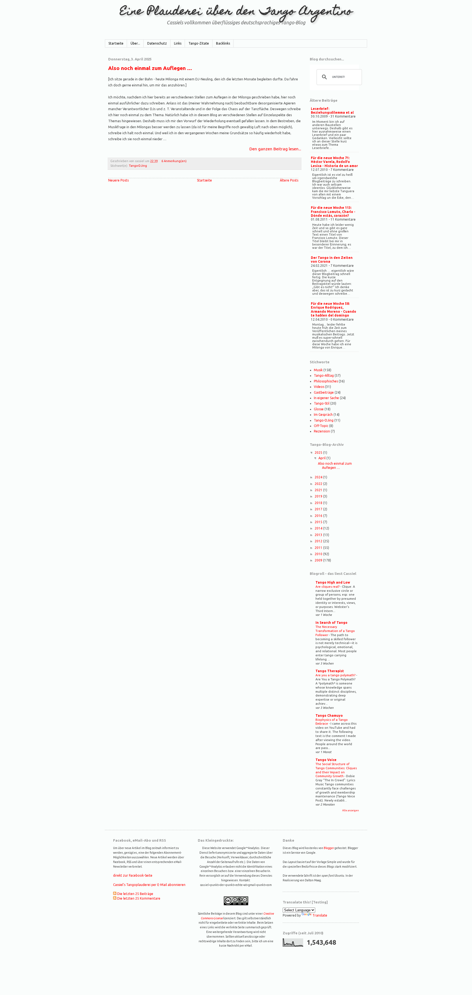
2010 (319, 554)
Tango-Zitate (198, 43)
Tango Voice (326, 760)
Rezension (322, 431)
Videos (319, 386)
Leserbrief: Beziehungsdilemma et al (332, 110)
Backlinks (223, 43)
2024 (319, 477)
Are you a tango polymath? (335, 675)
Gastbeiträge (324, 392)
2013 (319, 535)
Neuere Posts (118, 180)
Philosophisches (326, 381)
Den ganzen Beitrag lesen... (275, 148)
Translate (319, 915)
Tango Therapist (329, 671)
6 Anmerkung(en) (174, 161)
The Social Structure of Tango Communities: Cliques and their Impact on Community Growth (336, 770)
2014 (319, 528)
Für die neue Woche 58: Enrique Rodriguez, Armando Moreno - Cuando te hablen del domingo (333, 309)
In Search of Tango (331, 622)
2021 (319, 490)
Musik (318, 370)
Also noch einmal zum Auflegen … (150, 68)
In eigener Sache (326, 398)
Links (177, 43)
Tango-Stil (321, 403)
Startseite (115, 43)
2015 (319, 522)
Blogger (329, 848)
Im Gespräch (323, 414)
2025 (319, 452)
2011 (319, 547)
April (322, 458)
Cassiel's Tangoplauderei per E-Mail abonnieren (149, 884)
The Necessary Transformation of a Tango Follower (335, 631)
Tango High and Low (332, 582)
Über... (135, 43)
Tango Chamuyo (329, 715)
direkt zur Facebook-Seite (132, 875)
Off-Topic (321, 426)
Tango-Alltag (324, 375)
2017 (319, 509)
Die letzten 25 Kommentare (138, 898)
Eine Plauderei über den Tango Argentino (236, 12)
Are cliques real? (327, 586)
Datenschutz (157, 43)
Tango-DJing (138, 165)
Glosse (319, 409)
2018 (319, 503)
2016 (319, 515)
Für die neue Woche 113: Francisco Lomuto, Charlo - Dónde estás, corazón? (333, 211)
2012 (319, 541)
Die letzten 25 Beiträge (135, 893)
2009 (319, 560)
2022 (319, 483)
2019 (319, 496)
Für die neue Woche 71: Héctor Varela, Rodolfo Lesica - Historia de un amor (334, 162)
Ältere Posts (289, 180)
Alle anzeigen (350, 810)
